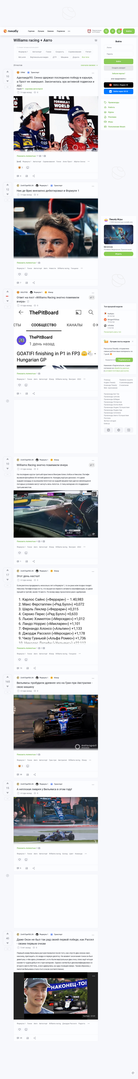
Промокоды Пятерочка (113, 402)
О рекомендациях (126, 383)
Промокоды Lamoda (112, 397)
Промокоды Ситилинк (112, 413)
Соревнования (49, 162)
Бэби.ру (107, 424)
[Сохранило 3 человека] (27, 774)
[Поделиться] (33, 176)
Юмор (51, 379)
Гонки (58, 162)
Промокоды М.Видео (112, 399)
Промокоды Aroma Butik (113, 405)
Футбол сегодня (110, 421)
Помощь (107, 380)
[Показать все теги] (89, 161)
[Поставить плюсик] (7, 71)
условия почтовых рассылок (117, 371)
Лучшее (41, 31)
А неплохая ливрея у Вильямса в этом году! (44, 789)
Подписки (61, 31)
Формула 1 (27, 162)
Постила (107, 418)
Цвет (71, 854)
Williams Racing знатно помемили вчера (42, 465)
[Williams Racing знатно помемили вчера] (28, 301)
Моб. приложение (110, 388)
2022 (79, 379)
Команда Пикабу (110, 385)
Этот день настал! (28, 576)
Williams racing (63, 268)
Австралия (62, 760)
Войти (129, 31)
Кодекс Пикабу (109, 383)
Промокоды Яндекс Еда (113, 410)
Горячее (31, 31)
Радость (81, 1024)
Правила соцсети (126, 380)
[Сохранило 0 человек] (26, 176)
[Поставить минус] (7, 81)
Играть (118, 254)
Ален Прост (67, 162)
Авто (45, 268)
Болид (65, 854)
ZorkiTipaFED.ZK (27, 185)
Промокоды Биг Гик (111, 394)
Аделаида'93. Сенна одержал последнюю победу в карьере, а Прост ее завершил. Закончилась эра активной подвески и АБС (55, 81)
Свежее (50, 31)
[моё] (19, 162)
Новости (52, 268)
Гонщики (74, 268)
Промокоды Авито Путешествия (116, 415)
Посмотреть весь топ (112, 332)
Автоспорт (37, 162)
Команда (78, 854)
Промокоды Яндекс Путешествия (117, 407)
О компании (124, 385)
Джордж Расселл (69, 1024)
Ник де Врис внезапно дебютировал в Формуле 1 (48, 190)
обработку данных (121, 368)
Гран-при (52, 760)
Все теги (85, 57)
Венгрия (72, 379)
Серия (30, 89)
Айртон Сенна (79, 162)
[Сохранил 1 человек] (26, 283)
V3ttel (22, 72)
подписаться (124, 360)
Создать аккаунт (118, 68)
